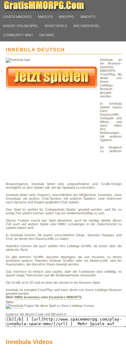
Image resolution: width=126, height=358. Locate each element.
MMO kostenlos (27, 297)
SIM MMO (46, 35)
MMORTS (87, 17)
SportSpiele (55, 26)
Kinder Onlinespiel (20, 26)
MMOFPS (45, 17)
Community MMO (18, 35)
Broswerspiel (86, 26)
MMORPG (66, 17)
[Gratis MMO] (49, 10)
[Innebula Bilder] (14, 306)
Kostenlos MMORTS (65, 297)
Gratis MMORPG (17, 17)
